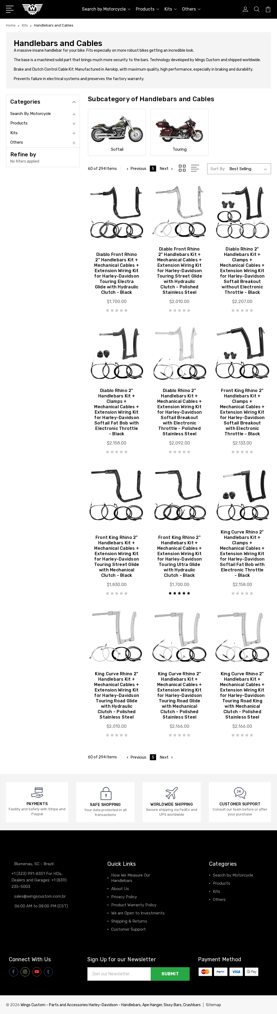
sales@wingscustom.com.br (40, 896)
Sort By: (217, 168)
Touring (180, 149)
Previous (138, 168)
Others (189, 9)
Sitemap (213, 1005)
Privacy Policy (124, 896)
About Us (120, 888)
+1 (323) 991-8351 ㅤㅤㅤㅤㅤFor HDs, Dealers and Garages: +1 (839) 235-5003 (39, 880)
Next (164, 168)
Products (145, 9)
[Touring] (179, 128)
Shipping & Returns (129, 921)
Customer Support (128, 929)
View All (220, 907)
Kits (168, 9)
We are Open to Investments (138, 913)
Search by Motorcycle (104, 9)
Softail (117, 149)
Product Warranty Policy (133, 905)
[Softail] (117, 128)
